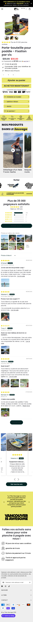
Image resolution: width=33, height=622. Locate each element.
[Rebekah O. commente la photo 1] (5, 317)
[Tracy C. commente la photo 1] (5, 350)
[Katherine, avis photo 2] (15, 383)
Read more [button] (26, 406)
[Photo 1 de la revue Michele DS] (5, 412)
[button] (24, 8)
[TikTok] (9, 586)
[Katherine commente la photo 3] (24, 383)
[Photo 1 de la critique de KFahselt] (5, 283)
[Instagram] (5, 586)
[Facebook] (2, 586)
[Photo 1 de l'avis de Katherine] (5, 383)
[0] (30, 9)
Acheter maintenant (16, 86)
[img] (5, 260)
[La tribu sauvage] (16, 9)
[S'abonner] (30, 582)
